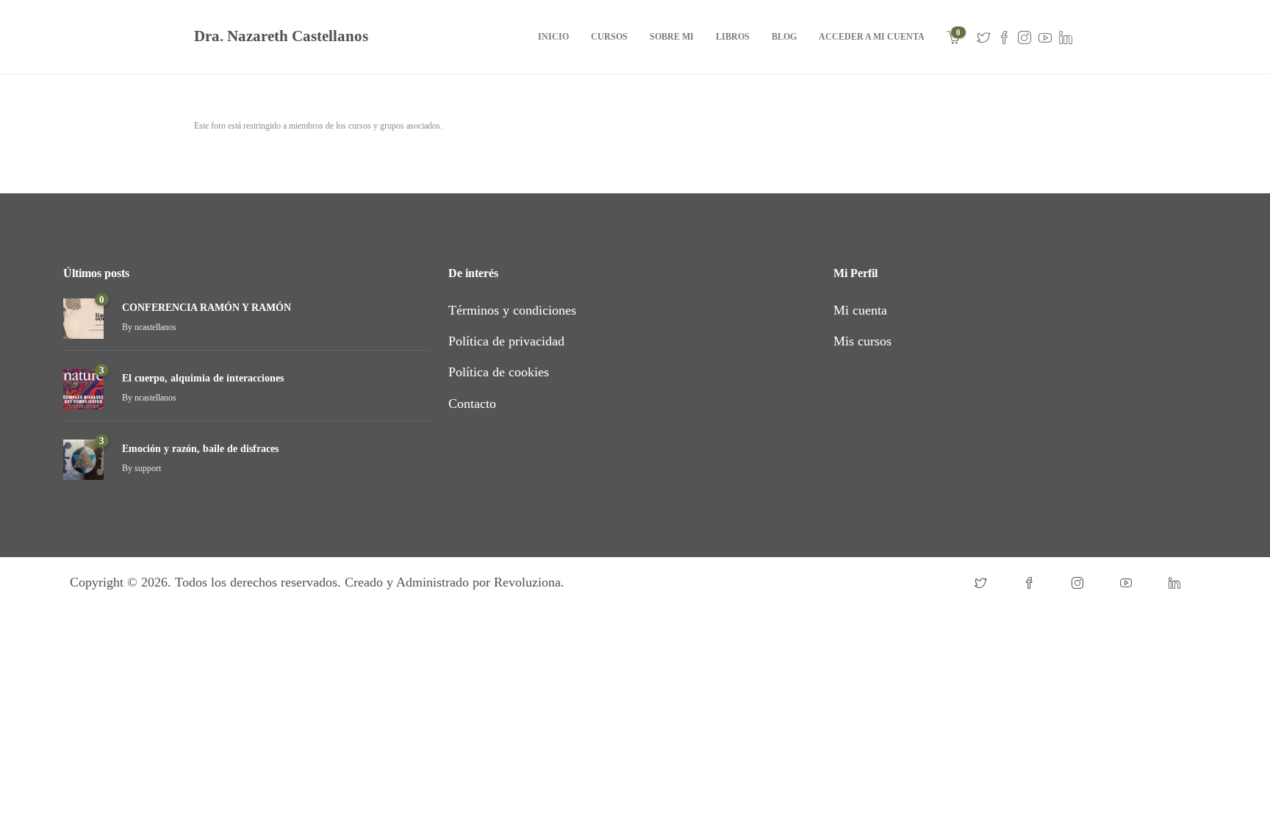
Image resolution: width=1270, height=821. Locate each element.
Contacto (472, 403)
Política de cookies (498, 372)
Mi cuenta (860, 310)
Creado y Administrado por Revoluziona (453, 582)
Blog (784, 37)
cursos (609, 37)
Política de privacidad (506, 341)
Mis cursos (862, 341)
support (147, 468)
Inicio (553, 37)
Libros (733, 37)
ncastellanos (155, 327)
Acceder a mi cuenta (872, 37)
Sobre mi (672, 37)
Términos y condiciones (512, 310)
